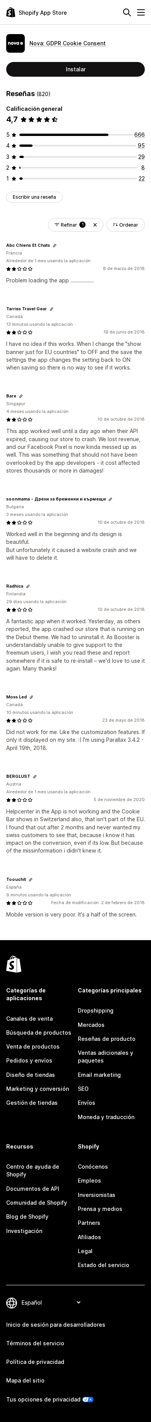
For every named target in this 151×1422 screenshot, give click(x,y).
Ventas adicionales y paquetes (105, 1056)
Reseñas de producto (107, 1038)
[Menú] (141, 12)
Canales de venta (29, 1018)
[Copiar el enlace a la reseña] (54, 245)
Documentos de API (32, 1188)
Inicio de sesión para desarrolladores (55, 1324)
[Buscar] (127, 12)
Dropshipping (95, 1010)
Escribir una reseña (34, 197)
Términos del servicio (35, 1343)
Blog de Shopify (27, 1216)
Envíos (86, 1102)
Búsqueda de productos (38, 1032)
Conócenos (93, 1166)
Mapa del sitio (25, 1380)
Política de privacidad (35, 1361)
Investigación (24, 1231)
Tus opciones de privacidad (43, 1399)
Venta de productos (33, 1046)
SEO (83, 1088)
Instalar (76, 69)
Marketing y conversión (37, 1088)
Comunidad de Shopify (36, 1202)
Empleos (89, 1180)
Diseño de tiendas (30, 1074)
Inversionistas (96, 1195)
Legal (85, 1251)
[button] (95, 224)
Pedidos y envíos (29, 1060)
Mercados (91, 1024)
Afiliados (89, 1237)
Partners (89, 1222)
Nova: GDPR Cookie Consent (67, 43)
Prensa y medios (100, 1208)
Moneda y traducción (106, 1117)
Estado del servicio (103, 1265)
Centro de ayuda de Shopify (32, 1170)
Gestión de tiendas (32, 1102)
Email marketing (99, 1074)
